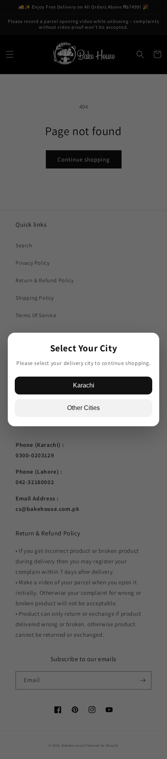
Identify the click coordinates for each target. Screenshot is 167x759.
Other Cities (83, 408)
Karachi (83, 385)
